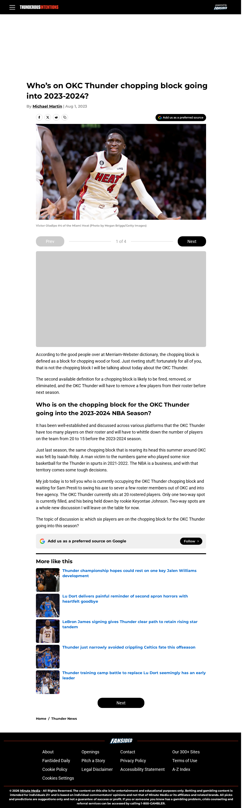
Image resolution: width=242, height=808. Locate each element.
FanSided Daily (56, 760)
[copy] (64, 117)
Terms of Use (184, 760)
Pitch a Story (93, 760)
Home (41, 718)
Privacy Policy (133, 760)
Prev (50, 241)
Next (191, 241)
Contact (127, 751)
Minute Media (30, 790)
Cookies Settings (58, 778)
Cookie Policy (54, 769)
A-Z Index (181, 769)
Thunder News (64, 718)
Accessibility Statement (142, 769)
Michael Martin (47, 106)
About (48, 751)
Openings (90, 751)
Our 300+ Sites (186, 751)
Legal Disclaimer (97, 769)
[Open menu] (12, 7)
